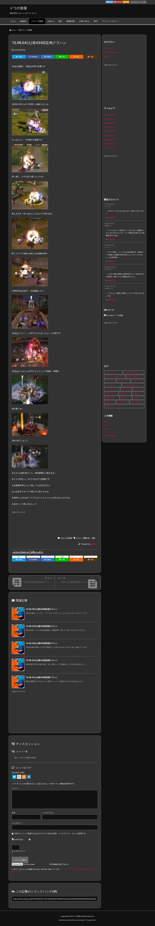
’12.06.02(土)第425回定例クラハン (42, 660)
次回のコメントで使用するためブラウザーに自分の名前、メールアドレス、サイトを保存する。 (50, 833)
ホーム (13, 30)
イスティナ (111, 372)
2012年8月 (109, 131)
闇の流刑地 (136, 402)
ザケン (109, 381)
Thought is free (90, 920)
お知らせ (108, 48)
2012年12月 (110, 115)
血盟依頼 (122, 402)
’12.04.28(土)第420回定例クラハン (42, 643)
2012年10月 (110, 123)
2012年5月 (109, 144)
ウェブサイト (17, 823)
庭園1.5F (86, 538)
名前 (13, 813)
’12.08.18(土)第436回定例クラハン (41, 609)
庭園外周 (110, 398)
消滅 (93, 538)
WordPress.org (110, 435)
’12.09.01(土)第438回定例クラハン (42, 677)
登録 (105, 422)
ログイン (107, 425)
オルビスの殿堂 (131, 372)
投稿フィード (109, 429)
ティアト (136, 381)
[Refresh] (29, 839)
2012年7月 (109, 135)
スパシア (123, 381)
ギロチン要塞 (134, 376)
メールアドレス (48, 813)
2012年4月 (109, 148)
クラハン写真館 (26, 30)
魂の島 (109, 406)
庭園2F (124, 393)
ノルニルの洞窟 (130, 385)
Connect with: (18, 772)
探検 (124, 398)
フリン (78, 538)
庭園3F (137, 393)
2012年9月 (109, 127)
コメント (15, 788)
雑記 (107, 57)
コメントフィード (110, 432)
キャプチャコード (18, 851)
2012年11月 (110, 119)
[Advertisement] (55, 521)
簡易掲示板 (111, 217)
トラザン (110, 385)
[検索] (145, 2)
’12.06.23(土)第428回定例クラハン (42, 626)
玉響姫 (94, 544)
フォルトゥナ (111, 389)
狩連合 (109, 402)
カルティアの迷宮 (113, 376)
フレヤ (138, 389)
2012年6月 (109, 140)
